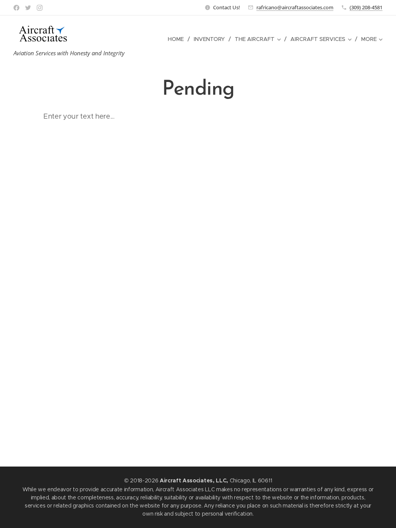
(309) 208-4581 (366, 7)
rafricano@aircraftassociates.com (294, 7)
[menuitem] (178, 39)
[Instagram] (39, 7)
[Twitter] (28, 7)
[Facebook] (16, 7)
